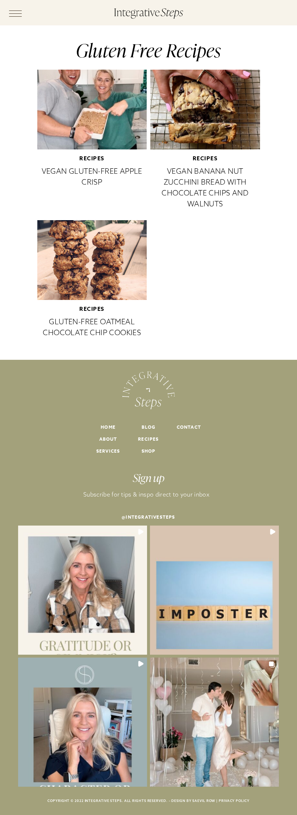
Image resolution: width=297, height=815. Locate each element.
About (108, 439)
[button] (82, 590)
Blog (149, 427)
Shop (149, 451)
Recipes (92, 158)
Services (108, 451)
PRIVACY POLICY (234, 801)
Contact (189, 427)
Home (108, 427)
